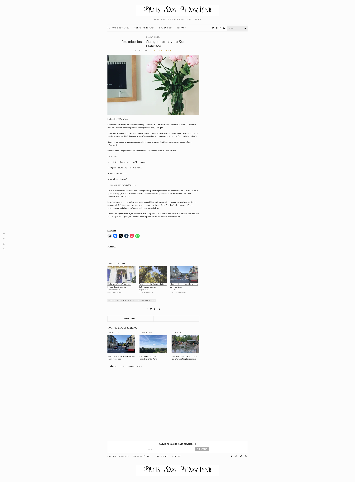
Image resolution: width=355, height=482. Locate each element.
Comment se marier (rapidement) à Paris (148, 357)
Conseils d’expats (143, 28)
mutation (121, 300)
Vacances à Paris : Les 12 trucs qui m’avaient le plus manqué (184, 357)
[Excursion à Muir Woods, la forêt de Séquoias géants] (153, 274)
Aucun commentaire (162, 51)
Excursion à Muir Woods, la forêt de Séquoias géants (153, 285)
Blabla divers (153, 37)
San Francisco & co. (118, 28)
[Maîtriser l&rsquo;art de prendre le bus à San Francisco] (184, 274)
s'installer (133, 300)
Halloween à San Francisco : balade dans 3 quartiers (119, 285)
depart (111, 300)
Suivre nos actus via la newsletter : (177, 444)
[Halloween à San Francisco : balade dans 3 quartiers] (121, 274)
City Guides (165, 28)
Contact (181, 28)
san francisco (148, 300)
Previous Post (130, 319)
